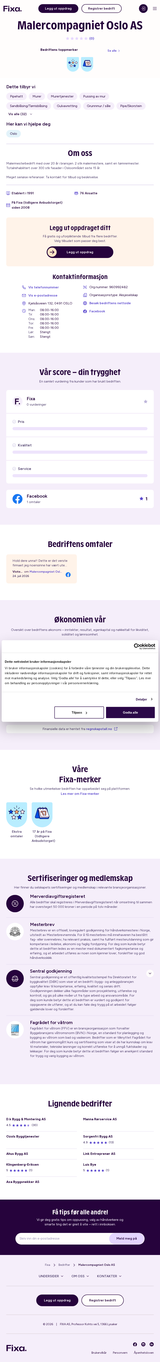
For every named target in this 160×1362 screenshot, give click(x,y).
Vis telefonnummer (43, 287)
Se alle (112, 50)
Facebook (97, 311)
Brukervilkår (99, 1353)
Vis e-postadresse (43, 295)
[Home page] (12, 9)
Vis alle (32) (17, 114)
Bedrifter (64, 1265)
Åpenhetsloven (144, 1353)
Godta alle (130, 712)
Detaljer (141, 699)
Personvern (120, 1353)
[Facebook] (135, 1344)
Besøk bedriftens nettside (110, 303)
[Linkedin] (152, 1344)
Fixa (47, 1265)
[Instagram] (143, 1344)
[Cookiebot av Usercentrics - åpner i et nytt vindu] (137, 646)
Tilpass (77, 712)
